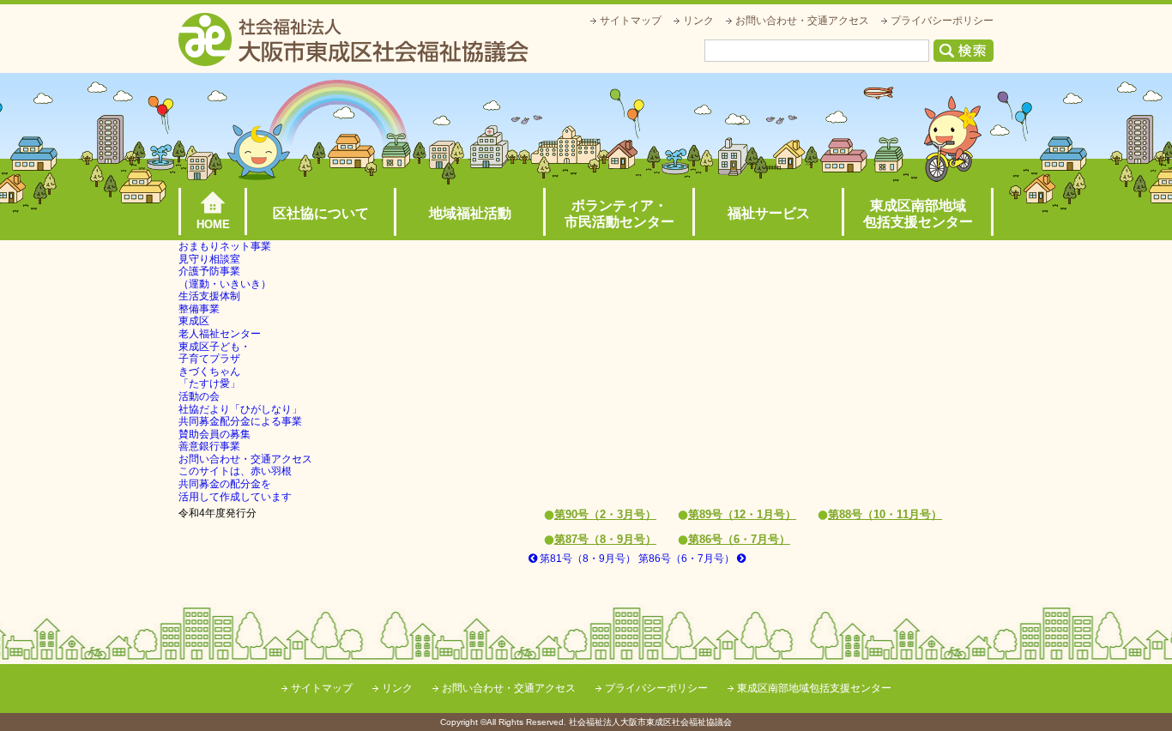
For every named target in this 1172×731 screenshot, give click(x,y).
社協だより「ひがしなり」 (240, 409)
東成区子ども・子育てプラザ (214, 353)
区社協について (321, 213)
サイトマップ (631, 21)
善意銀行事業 (209, 446)
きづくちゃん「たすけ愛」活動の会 (209, 384)
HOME (213, 224)
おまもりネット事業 (224, 246)
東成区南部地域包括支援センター (918, 213)
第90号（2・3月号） (605, 514)
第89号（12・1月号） (742, 514)
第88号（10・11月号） (885, 514)
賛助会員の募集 (214, 434)
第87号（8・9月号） (605, 539)
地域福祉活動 (470, 213)
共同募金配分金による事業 (240, 421)
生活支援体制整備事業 (209, 302)
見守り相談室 (209, 259)
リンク (698, 21)
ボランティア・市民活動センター (619, 213)
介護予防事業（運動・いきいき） (224, 277)
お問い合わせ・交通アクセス (802, 21)
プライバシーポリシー (942, 21)
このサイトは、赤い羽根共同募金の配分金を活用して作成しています (235, 483)
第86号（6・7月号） (739, 539)
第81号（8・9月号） (586, 559)
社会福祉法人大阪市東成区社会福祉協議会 (353, 39)
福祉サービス (769, 213)
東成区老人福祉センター (219, 327)
